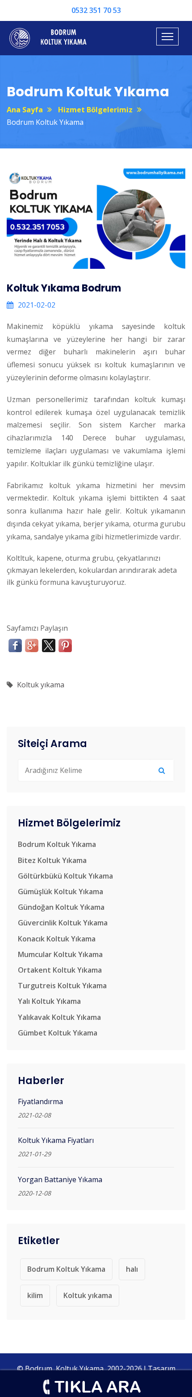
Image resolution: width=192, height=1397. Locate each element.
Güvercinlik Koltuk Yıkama (63, 923)
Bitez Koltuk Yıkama (52, 860)
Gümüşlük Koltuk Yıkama (60, 891)
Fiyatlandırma (40, 1101)
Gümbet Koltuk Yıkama (57, 1033)
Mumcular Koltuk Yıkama (60, 954)
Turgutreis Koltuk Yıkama (62, 985)
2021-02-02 (36, 305)
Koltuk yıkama (40, 685)
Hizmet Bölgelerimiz (95, 110)
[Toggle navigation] (167, 36)
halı (132, 1269)
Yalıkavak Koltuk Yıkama (59, 1017)
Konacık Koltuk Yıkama (57, 939)
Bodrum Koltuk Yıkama (57, 844)
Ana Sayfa (25, 110)
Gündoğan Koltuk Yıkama (61, 907)
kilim (35, 1295)
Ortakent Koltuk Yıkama (60, 970)
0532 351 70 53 (96, 10)
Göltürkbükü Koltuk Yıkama (65, 876)
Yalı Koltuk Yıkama (49, 1001)
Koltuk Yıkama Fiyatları (56, 1140)
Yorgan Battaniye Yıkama (60, 1179)
